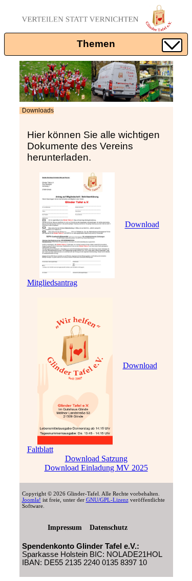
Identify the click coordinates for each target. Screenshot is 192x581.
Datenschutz (108, 527)
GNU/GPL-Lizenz (107, 500)
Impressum (65, 527)
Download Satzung (96, 458)
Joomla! (31, 500)
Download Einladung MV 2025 (96, 467)
